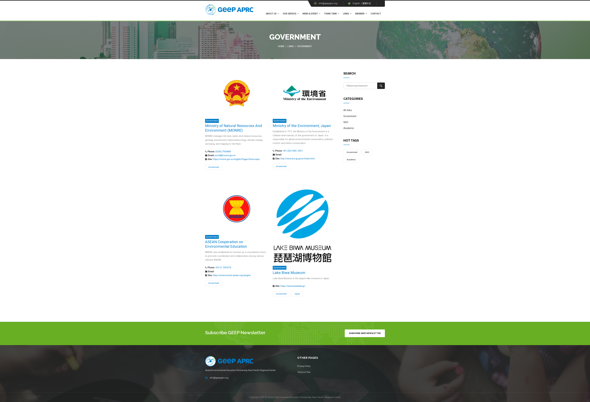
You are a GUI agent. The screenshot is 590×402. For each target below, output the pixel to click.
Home (281, 46)
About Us (271, 13)
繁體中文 (366, 3)
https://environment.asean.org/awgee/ (232, 275)
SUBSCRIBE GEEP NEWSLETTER (365, 333)
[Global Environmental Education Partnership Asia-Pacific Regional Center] (229, 10)
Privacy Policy (304, 366)
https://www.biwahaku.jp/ (292, 286)
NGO (345, 122)
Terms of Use (303, 372)
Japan (297, 294)
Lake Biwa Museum (289, 273)
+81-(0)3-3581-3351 (293, 151)
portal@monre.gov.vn (225, 155)
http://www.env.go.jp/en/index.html (297, 158)
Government (304, 46)
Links (346, 13)
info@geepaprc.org (328, 3)
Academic (348, 128)
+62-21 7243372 (223, 267)
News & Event (310, 13)
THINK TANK (330, 13)
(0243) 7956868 (223, 151)
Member (359, 13)
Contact (376, 13)
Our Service (289, 13)
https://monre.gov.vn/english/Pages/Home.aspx (236, 159)
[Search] (381, 86)
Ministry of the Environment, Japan (302, 126)
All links (347, 110)
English (356, 3)
